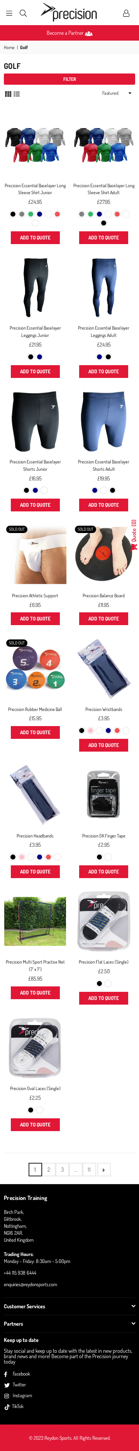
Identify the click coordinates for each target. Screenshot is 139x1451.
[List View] (16, 93)
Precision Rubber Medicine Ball (35, 709)
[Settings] (126, 13)
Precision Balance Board (104, 595)
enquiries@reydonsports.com (30, 1284)
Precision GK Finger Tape (103, 836)
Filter (69, 79)
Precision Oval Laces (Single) (35, 1088)
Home (9, 47)
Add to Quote (35, 237)
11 (89, 1169)
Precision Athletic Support (35, 595)
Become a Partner (66, 32)
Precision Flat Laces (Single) (104, 962)
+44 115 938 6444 (20, 1273)
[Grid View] (8, 93)
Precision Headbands (35, 836)
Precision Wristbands (103, 709)
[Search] (23, 13)
